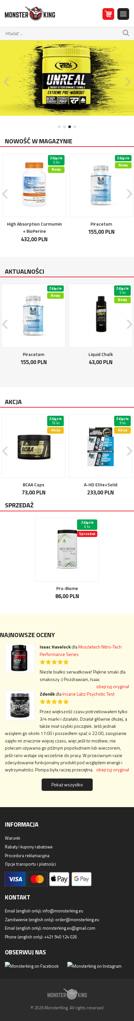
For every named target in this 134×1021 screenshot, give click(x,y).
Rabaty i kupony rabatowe (29, 847)
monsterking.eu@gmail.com (69, 928)
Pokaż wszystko (67, 784)
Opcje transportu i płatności (30, 864)
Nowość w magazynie (38, 141)
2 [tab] (64, 126)
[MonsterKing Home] (30, 13)
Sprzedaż (19, 505)
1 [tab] (59, 126)
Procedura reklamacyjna (27, 855)
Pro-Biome (67, 588)
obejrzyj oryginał (112, 686)
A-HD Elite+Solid (100, 484)
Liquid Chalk (100, 354)
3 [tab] (69, 126)
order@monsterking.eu (77, 919)
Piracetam (100, 223)
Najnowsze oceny (27, 635)
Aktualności (24, 271)
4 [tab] (75, 126)
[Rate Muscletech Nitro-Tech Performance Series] (22, 660)
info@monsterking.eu (63, 911)
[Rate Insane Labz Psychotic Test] (22, 707)
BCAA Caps (33, 484)
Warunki (12, 838)
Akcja (13, 402)
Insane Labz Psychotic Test (88, 693)
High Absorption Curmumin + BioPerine (33, 227)
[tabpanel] (67, 78)
